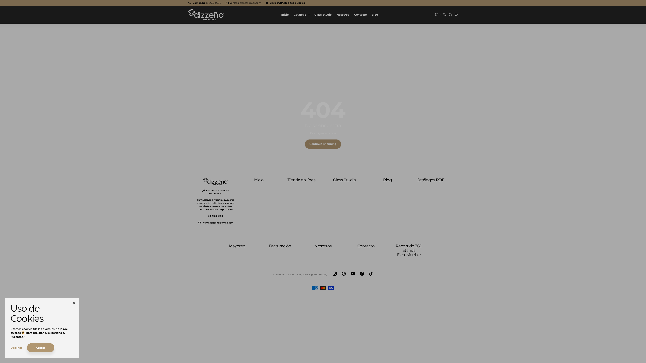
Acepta (41, 347)
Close (74, 303)
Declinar (16, 347)
